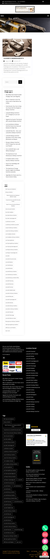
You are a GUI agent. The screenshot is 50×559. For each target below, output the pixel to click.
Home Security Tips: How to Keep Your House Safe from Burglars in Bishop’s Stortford (13, 108)
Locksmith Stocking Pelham (32, 385)
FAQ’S (32, 556)
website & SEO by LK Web (14, 553)
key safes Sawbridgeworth (11, 218)
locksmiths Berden (9, 302)
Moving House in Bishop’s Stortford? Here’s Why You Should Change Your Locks (36, 479)
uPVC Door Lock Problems (11, 327)
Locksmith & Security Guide (11, 259)
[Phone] (45, 528)
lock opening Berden (10, 240)
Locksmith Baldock (9, 262)
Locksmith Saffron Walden (32, 354)
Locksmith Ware (29, 397)
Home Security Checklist (10, 209)
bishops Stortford (9, 192)
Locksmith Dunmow (30, 392)
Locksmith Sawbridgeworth (14, 58)
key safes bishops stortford (11, 215)
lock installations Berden (10, 234)
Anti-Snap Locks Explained (11, 189)
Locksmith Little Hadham (32, 382)
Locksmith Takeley (30, 406)
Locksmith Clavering (9, 280)
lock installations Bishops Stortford (12, 237)
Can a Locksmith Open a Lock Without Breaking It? (12, 150)
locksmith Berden (9, 268)
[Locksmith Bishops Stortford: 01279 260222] (25, 9)
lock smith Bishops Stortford (11, 274)
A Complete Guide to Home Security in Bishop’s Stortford (12, 159)
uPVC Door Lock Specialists (35, 555)
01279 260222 (22, 1)
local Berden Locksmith (10, 221)
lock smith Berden (9, 265)
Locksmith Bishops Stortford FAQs (12, 277)
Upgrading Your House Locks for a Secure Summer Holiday (13, 176)
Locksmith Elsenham (9, 284)
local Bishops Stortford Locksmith (12, 224)
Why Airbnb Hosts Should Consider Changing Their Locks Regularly (14, 95)
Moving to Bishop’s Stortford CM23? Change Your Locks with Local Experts (13, 144)
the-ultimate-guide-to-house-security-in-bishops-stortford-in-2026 (35, 471)
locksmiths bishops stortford (11, 305)
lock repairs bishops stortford (12, 249)
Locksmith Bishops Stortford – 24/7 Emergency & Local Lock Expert (13, 114)
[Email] (45, 535)
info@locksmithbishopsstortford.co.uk (12, 3)
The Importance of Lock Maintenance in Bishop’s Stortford (14, 154)
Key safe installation (9, 212)
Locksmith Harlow (30, 390)
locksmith (7, 256)
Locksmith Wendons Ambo (11, 318)
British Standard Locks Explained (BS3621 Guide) (13, 196)
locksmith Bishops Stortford (11, 271)
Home (18, 25)
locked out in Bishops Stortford (12, 231)
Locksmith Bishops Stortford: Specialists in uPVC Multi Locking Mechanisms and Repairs (13, 137)
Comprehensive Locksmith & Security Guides (13, 200)
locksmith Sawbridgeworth (11, 299)
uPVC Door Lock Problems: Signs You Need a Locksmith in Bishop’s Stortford (36, 500)
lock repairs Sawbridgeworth (11, 252)
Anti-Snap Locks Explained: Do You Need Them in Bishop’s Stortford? (35, 475)
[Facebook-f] (43, 1)
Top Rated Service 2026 (36, 451)
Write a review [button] (35, 430)
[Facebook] (4, 357)
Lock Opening (34, 551)
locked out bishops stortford (11, 227)
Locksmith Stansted (30, 351)
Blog (36, 556)
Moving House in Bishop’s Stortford (12, 321)
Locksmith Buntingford (31, 394)
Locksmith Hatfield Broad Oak (33, 387)
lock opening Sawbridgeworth (12, 246)
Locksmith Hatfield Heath (10, 290)
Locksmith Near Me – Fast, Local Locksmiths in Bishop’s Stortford (13, 131)
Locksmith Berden (30, 356)
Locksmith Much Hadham (32, 380)
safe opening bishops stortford (12, 324)
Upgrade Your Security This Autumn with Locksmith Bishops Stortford (14, 120)
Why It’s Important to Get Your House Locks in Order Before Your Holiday (13, 101)
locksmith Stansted (9, 312)
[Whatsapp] (45, 548)
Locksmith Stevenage (10, 315)
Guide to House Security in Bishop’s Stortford (13, 205)
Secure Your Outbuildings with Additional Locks (12, 164)
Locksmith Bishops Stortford (32, 402)
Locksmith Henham (30, 404)
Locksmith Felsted (30, 409)
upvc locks (8, 330)
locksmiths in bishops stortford (12, 309)
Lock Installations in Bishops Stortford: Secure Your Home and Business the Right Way (13, 126)
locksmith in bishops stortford (12, 293)
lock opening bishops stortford (12, 243)
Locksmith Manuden (9, 296)
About (28, 551)
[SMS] (45, 541)
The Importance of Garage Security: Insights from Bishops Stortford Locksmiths (13, 170)
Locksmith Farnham (9, 287)
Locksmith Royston (30, 399)
